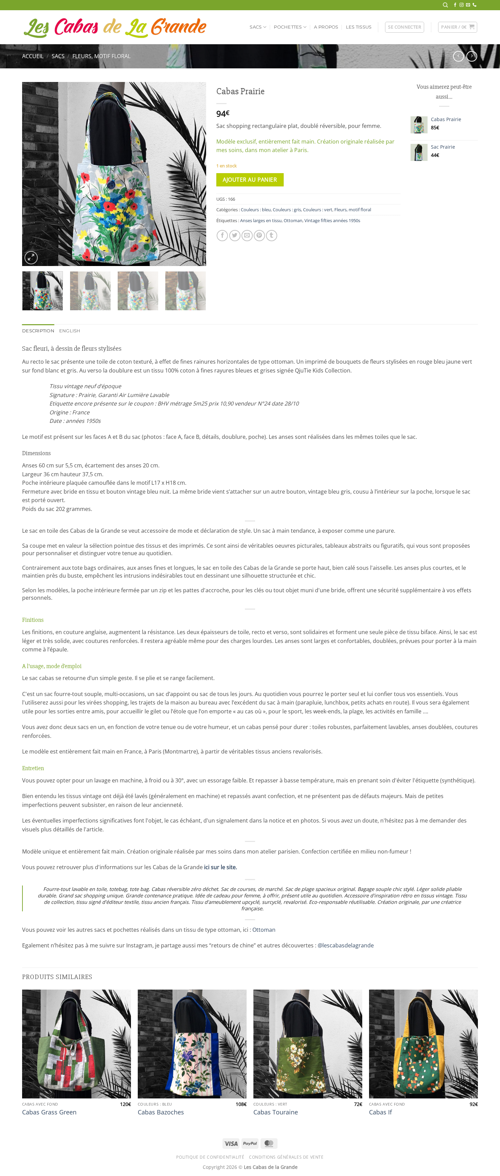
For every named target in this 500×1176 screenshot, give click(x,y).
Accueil (33, 56)
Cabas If (380, 1112)
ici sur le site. (220, 867)
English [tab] (70, 330)
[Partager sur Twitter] (234, 235)
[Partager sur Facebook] (222, 235)
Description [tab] (38, 330)
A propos (326, 27)
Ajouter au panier (250, 179)
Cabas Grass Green (49, 1112)
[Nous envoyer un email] (468, 5)
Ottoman (293, 220)
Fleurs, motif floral (101, 56)
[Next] (194, 174)
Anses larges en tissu (261, 220)
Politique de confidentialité (210, 1157)
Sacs (256, 27)
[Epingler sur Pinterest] (259, 235)
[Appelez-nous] (474, 5)
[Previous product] (471, 56)
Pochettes (288, 27)
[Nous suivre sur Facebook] (455, 5)
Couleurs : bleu (256, 209)
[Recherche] (445, 5)
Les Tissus (359, 27)
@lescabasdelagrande (346, 945)
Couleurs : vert (317, 209)
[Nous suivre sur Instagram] (462, 5)
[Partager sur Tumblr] (271, 235)
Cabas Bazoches (161, 1112)
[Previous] (34, 174)
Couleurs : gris (287, 209)
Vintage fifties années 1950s (332, 220)
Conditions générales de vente (286, 1157)
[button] (404, 27)
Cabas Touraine (275, 1112)
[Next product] (458, 56)
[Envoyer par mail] (247, 235)
